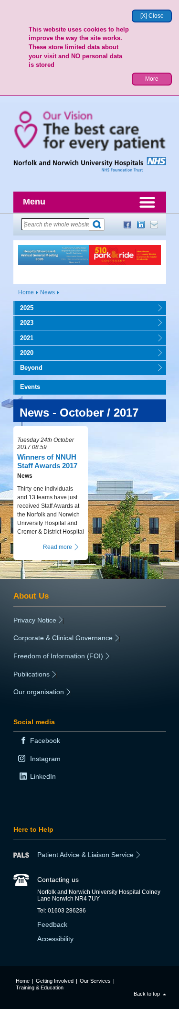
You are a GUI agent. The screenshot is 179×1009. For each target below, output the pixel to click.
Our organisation (38, 692)
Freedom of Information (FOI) (58, 656)
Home (26, 292)
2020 (23, 352)
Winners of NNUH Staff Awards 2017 (47, 461)
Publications (31, 674)
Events (30, 386)
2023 (23, 322)
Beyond (27, 367)
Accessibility (55, 939)
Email (154, 224)
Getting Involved (55, 981)
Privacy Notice (34, 620)
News (47, 292)
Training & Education (39, 987)
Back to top (147, 994)
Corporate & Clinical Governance (63, 638)
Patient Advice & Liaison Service (85, 855)
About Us (31, 596)
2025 (23, 307)
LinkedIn (141, 224)
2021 (23, 338)
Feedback (52, 924)
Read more (57, 547)
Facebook (127, 224)
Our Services (95, 981)
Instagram (45, 758)
